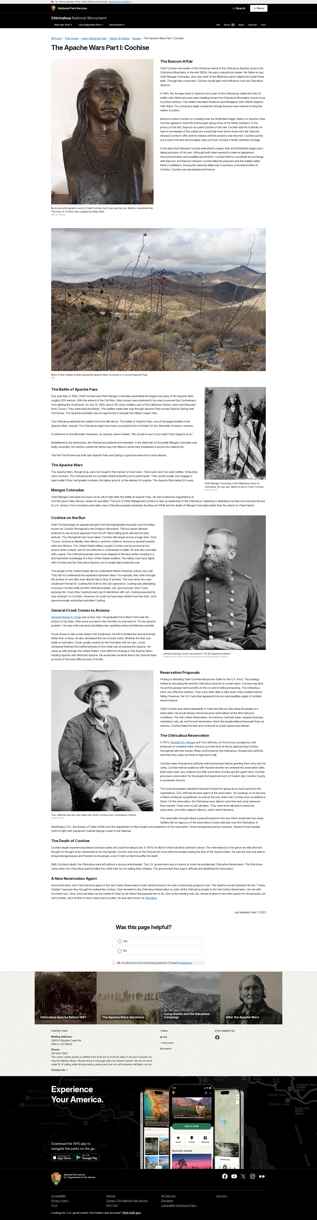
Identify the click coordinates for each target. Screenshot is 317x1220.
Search (240, 8)
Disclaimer (167, 1200)
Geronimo (151, 898)
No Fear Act (168, 1196)
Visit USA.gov (131, 1212)
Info (218, 25)
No (125, 950)
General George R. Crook (66, 617)
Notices (110, 1196)
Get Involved (115, 25)
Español (167, 1048)
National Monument (78, 18)
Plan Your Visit (62, 25)
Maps (241, 25)
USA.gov (221, 1196)
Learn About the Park (89, 25)
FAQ (164, 1037)
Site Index (168, 1042)
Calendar (252, 25)
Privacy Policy (59, 1200)
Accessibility (58, 1196)
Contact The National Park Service (127, 1200)
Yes (125, 941)
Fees (263, 25)
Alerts (228, 25)
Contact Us (58, 1069)
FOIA (54, 1205)
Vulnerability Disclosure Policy (179, 1205)
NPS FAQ (112, 1205)
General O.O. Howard (182, 742)
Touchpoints (186, 962)
